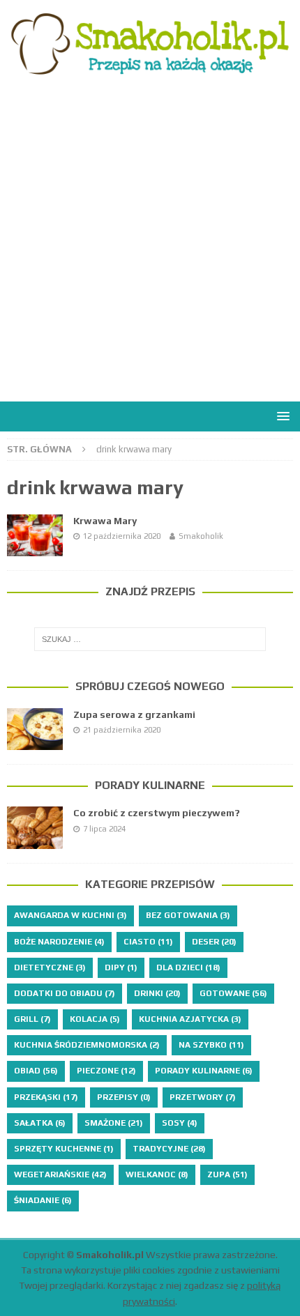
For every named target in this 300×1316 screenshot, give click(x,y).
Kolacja (95, 1019)
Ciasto (148, 942)
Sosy (179, 1123)
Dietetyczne (50, 967)
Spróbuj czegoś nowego (150, 686)
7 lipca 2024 (104, 829)
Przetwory (203, 1097)
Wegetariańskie (60, 1174)
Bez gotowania (188, 915)
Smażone (113, 1123)
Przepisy (124, 1097)
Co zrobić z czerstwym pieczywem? (156, 812)
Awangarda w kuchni (70, 915)
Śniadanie (43, 1200)
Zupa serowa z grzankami (134, 714)
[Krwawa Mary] (35, 535)
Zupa (227, 1174)
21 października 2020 (121, 730)
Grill (32, 1019)
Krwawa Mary (105, 520)
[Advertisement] (150, 245)
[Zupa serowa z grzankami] (35, 729)
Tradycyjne (169, 1149)
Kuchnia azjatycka (190, 1019)
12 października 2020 (121, 536)
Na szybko (211, 1045)
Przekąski (46, 1097)
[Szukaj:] (150, 639)
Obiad (36, 1071)
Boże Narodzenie (59, 942)
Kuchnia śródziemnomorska (87, 1045)
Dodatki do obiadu (64, 993)
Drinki (157, 993)
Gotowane (233, 993)
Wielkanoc (157, 1174)
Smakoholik (201, 536)
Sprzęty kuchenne (64, 1149)
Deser (214, 942)
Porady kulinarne (150, 785)
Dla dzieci (188, 967)
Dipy (121, 967)
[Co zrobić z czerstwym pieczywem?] (35, 827)
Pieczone (106, 1071)
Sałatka (40, 1123)
